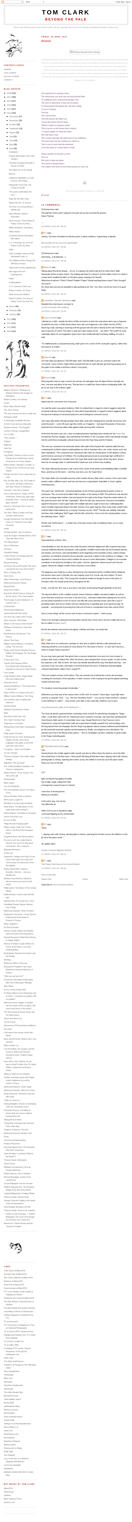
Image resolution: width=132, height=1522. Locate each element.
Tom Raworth (9, 1455)
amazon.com (9, 1502)
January (13, 314)
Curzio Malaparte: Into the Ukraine (18, 1183)
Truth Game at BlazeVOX (14, 1270)
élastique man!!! (59, 623)
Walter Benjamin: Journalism (21, 227)
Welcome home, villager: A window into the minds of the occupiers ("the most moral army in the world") (20, 1005)
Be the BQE (9, 1403)
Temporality (9, 1375)
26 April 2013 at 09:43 (53, 261)
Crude (6, 403)
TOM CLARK (66, 12)
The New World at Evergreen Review (19, 1308)
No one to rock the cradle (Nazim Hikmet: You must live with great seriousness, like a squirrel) (18, 843)
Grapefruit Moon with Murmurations (19, 836)
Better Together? (11, 924)
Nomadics (8, 1382)
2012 (9, 319)
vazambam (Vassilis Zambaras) (57, 300)
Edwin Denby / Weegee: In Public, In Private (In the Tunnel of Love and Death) (19, 468)
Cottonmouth (9, 606)
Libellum (7, 1495)
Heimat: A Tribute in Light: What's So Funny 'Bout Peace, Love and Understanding (19, 947)
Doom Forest (9, 1163)
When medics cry (11, 1045)
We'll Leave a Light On (13, 800)
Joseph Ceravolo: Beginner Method (56, 850)
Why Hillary (9, 986)
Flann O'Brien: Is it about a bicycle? (19, 692)
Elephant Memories (12, 849)
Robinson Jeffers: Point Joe (15, 963)
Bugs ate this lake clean (19, 199)
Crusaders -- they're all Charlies (17, 749)
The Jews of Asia (11, 410)
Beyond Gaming (11, 562)
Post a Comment (48, 875)
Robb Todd (8, 1451)
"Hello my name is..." (12, 1100)
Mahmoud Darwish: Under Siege (17, 1087)
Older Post (123, 879)
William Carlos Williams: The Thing (18, 696)
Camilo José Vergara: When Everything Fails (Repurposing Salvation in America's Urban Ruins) (20, 666)
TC (45, 233)
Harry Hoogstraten (11, 1371)
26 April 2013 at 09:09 (53, 247)
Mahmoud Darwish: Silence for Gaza (19, 1090)
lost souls (8, 1029)
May (11, 144)
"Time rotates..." (10, 438)
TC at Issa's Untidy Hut (13, 1341)
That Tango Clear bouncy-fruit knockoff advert (60, 864)
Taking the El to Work (13, 1120)
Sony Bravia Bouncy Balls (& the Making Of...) (60, 707)
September (14, 128)
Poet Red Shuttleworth (13, 1385)
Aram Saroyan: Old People (15, 620)
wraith (6, 528)
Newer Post (46, 879)
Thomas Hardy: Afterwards (15, 1160)
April (11, 148)
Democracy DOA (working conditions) (20, 1025)
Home (85, 879)
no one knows (10, 1022)
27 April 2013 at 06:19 (53, 633)
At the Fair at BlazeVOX (14, 1285)
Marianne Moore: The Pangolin (17, 427)
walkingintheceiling (11, 1406)
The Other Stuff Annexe (14, 1361)
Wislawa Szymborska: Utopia (16, 709)
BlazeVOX (8, 1488)
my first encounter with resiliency (55, 307)
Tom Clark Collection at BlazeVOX (18, 1277)
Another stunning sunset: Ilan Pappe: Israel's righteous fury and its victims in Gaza (19, 1080)
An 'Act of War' (10, 820)
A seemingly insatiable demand (17, 420)
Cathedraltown (15, 282)
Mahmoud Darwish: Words (15, 583)
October (13, 124)
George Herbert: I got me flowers (17, 532)
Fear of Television (11, 545)
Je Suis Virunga (10, 753)
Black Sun (8, 1378)
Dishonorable (9, 779)
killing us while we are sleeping (17, 1074)
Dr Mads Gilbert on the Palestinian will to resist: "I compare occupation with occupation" (20, 996)
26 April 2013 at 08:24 (53, 226)
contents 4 (8, 80)
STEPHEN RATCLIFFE (54, 746)
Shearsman (9, 1492)
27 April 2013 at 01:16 (53, 351)
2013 (9, 113)
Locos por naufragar (12, 1465)
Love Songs (9, 672)
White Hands (14, 231)
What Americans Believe (19, 294)
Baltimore (8, 445)
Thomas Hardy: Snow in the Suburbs (19, 1210)
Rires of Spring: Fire (12, 572)
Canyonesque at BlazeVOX (15, 1288)
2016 (9, 101)
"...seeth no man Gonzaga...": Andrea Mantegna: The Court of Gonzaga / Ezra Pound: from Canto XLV (19, 1217)
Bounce (46, 41)
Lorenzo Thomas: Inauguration (17, 431)
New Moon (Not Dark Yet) (15, 716)
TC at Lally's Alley (11, 1345)
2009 (9, 331)
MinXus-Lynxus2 (11, 1410)
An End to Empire (11, 927)
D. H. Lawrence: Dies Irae (20, 286)
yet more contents (11, 76)
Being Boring (9, 586)
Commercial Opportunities (15, 1140)
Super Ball (120, 433)
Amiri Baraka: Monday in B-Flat (17, 1207)
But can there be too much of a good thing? (59, 243)
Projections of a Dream (13, 723)
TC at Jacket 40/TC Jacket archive (18, 1331)
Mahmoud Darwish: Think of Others (19, 911)
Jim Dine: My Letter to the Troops (18, 617)
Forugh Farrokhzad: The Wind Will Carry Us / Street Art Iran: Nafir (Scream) (18, 522)
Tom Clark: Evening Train (14, 720)
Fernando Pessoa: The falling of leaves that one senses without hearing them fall (18, 1113)
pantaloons (8, 1468)
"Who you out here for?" (14, 976)
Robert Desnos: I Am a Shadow (17, 1173)
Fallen (11, 278)
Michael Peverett (11, 1396)
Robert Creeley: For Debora (15, 399)
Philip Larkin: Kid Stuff (13, 733)
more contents (10, 73)
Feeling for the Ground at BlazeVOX (19, 1298)
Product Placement (12, 1143)
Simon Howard (50, 318)
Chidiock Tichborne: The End (16, 1130)
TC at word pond (11, 1321)
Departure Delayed (12, 1441)
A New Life (8, 853)
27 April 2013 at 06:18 (53, 530)
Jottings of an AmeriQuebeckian (17, 1423)
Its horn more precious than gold (17, 424)
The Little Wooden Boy (13, 1392)
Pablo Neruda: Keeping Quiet (16, 824)
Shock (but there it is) (13, 1018)
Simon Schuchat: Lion (13, 816)
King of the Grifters (12, 590)
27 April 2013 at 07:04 (53, 818)
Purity (6, 1137)
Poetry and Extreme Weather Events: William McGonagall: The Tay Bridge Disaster (20, 653)
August (12, 132)
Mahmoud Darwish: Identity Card (18, 1133)
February (13, 310)
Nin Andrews (9, 1438)
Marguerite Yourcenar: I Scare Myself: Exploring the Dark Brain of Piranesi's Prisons (20, 917)
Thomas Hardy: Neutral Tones (16, 1197)
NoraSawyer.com (11, 1434)
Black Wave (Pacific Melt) (15, 406)
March (12, 306)
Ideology (7, 960)
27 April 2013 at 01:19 (53, 371)
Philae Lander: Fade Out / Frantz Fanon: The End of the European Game (18, 830)
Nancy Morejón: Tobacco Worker (18, 796)
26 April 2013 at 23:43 (53, 311)
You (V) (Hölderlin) (11, 786)
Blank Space (9, 783)
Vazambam (9, 1389)
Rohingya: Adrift (10, 417)
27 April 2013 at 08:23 (53, 854)
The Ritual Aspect (11, 542)
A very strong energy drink (15, 989)
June (11, 140)
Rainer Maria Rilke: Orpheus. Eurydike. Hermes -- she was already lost (17, 872)
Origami (7, 441)
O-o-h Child (9, 434)
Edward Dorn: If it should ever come (19, 901)
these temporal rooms (13, 1417)
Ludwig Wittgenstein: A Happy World (19, 1193)
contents (7, 69)
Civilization (13, 152)
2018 (9, 93)
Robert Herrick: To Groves (20, 203)
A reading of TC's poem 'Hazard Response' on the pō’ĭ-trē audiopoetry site (17, 1351)
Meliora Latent (10, 1444)
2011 (9, 323)
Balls (6, 713)
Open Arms (9, 576)
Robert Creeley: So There (19, 290)
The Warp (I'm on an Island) (20, 170)
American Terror (10, 682)
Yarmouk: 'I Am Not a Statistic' (16, 490)
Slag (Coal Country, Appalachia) (22, 267)
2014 (9, 109)
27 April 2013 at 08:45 (53, 868)
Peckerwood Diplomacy (14, 610)
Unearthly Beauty (11, 552)
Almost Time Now (11, 640)
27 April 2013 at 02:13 (53, 392)
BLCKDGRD (9, 1413)
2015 (9, 105)
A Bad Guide (9, 1420)
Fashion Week (10, 706)
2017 (9, 97)
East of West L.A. (11, 1427)
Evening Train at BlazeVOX (15, 1274)
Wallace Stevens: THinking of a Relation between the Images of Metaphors (18, 393)
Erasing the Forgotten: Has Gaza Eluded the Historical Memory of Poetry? (18, 970)
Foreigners (8, 452)
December (14, 116)
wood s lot (8, 1430)
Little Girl (7, 448)
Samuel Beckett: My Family (15, 613)
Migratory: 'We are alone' (14, 763)
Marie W (47, 267)
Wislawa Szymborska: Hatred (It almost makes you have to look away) (18, 881)
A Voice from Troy (11, 660)
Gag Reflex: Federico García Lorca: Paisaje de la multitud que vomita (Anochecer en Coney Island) (19, 458)
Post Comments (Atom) (63, 885)
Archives (7, 549)
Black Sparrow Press (13, 1499)
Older (11, 249)
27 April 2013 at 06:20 (53, 740)
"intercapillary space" (12, 1399)
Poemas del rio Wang (13, 1448)
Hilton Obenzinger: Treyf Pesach (17, 579)
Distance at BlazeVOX (13, 1281)
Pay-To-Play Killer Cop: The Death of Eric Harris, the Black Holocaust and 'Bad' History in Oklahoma (19, 484)
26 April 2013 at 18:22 (53, 294)
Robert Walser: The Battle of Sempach (20, 813)
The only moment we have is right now (20, 413)
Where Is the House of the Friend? (18, 624)
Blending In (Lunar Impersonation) (18, 803)
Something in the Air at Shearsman (18, 1311)
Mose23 (47, 378)
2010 (9, 327)
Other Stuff (8, 1358)
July (11, 136)
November (14, 120)
